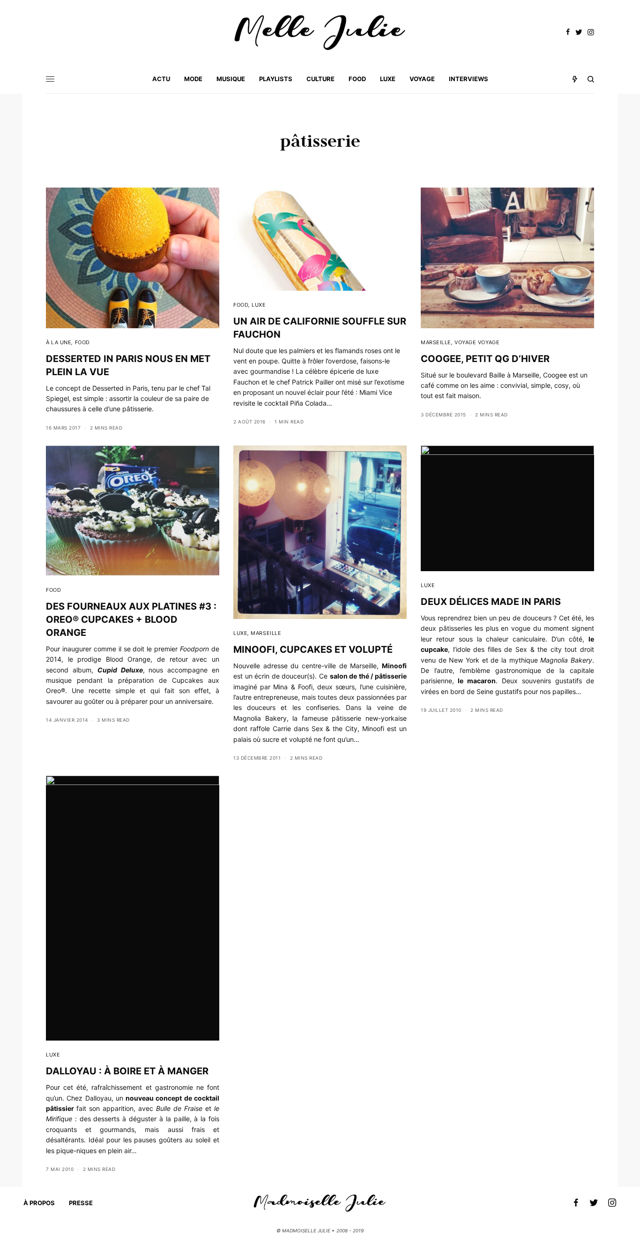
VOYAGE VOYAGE (476, 342)
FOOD (82, 342)
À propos (39, 1203)
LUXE (259, 305)
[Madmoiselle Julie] (320, 32)
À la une (58, 342)
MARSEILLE (436, 342)
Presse (81, 1203)
